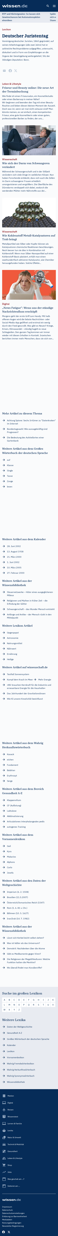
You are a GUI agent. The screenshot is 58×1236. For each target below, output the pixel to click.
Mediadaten (7, 1219)
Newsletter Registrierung (13, 1226)
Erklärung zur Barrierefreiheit (14, 1216)
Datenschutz (7, 1210)
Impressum (7, 1207)
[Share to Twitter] (15, 70)
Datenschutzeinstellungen (13, 1213)
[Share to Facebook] (10, 70)
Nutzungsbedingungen (11, 1223)
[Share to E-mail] (4, 70)
